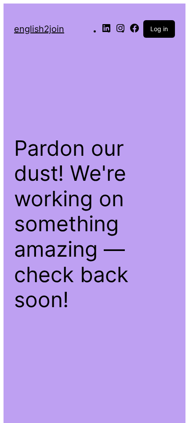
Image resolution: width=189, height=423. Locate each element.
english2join (39, 29)
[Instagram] (120, 30)
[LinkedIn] (106, 30)
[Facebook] (134, 30)
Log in (159, 28)
